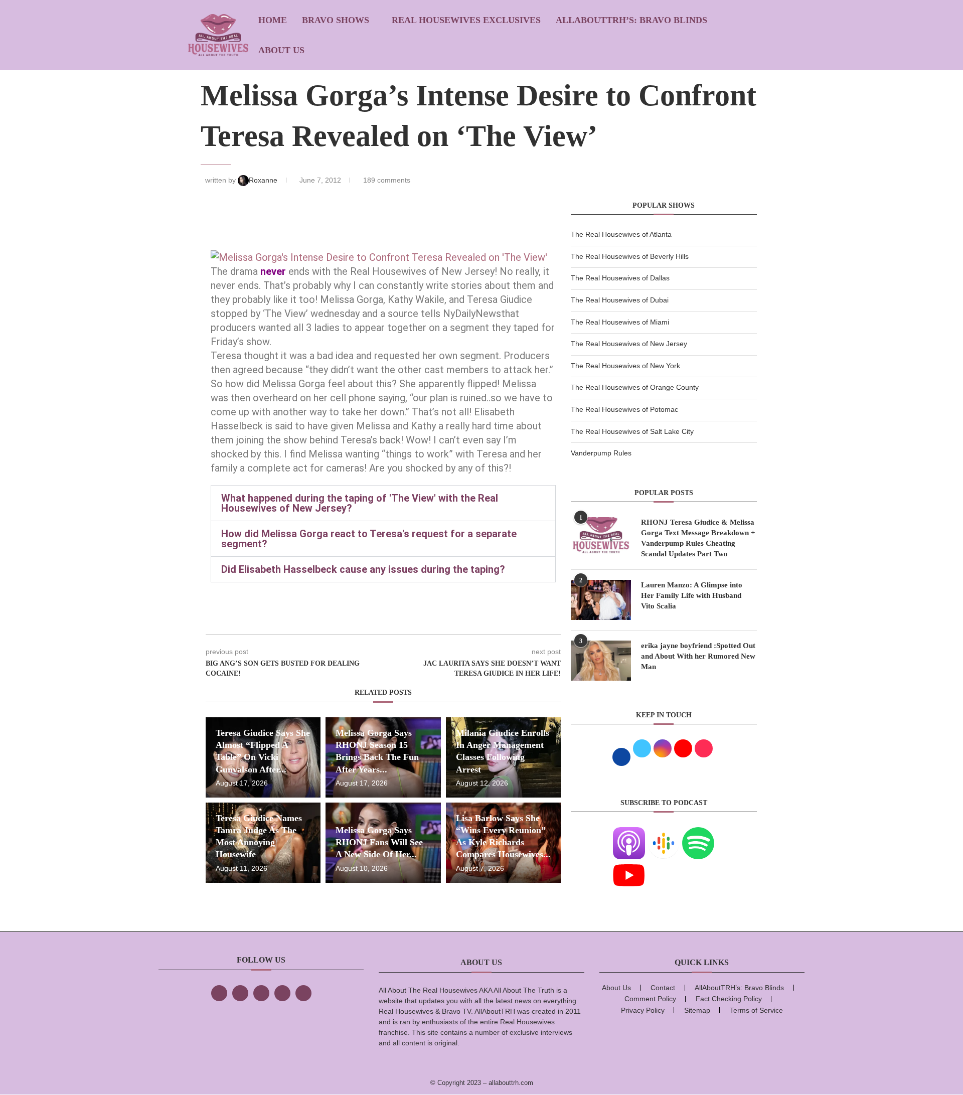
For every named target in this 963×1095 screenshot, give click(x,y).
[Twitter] (240, 993)
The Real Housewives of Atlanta (621, 234)
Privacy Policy (643, 1010)
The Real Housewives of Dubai (620, 300)
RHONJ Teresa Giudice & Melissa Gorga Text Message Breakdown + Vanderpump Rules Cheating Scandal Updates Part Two (698, 538)
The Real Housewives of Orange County (635, 387)
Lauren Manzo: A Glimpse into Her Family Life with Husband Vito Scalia (691, 595)
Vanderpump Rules (601, 453)
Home (272, 20)
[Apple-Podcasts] (629, 833)
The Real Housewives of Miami (620, 322)
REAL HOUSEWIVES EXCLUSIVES (466, 20)
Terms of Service (756, 1010)
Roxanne (264, 180)
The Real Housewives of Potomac (624, 409)
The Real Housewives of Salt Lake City (632, 431)
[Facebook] (219, 993)
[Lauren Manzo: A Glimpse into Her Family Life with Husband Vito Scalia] (601, 600)
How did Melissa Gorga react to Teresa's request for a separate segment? (369, 539)
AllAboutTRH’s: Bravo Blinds (631, 20)
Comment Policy (650, 999)
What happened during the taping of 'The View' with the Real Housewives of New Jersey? (359, 503)
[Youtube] (629, 865)
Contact (663, 988)
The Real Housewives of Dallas (620, 278)
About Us (281, 50)
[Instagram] (261, 993)
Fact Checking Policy (729, 999)
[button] (383, 503)
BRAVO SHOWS (335, 20)
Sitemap (697, 1010)
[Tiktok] (282, 993)
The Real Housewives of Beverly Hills (630, 256)
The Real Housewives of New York (625, 366)
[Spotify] (698, 833)
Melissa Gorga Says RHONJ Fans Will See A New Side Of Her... (379, 842)
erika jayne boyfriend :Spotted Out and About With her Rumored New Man (698, 656)
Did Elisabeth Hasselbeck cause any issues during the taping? (363, 569)
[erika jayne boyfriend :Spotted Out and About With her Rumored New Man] (601, 661)
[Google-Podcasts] (664, 833)
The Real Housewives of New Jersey (629, 344)
